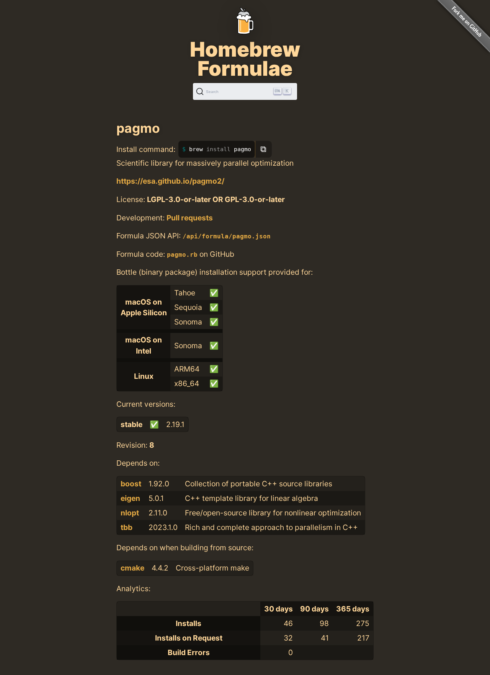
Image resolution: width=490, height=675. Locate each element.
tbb (126, 527)
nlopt (130, 512)
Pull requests (190, 217)
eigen (130, 498)
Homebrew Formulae (245, 59)
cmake (132, 567)
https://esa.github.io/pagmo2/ (170, 181)
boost (131, 483)
